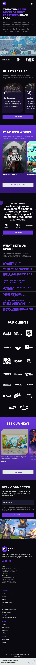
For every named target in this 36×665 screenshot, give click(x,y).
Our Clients (5, 630)
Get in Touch (5, 639)
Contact (4, 636)
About (4, 621)
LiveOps (4, 597)
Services (5, 590)
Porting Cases (6, 615)
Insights (4, 633)
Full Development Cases (9, 617)
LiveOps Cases (6, 612)
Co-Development (7, 594)
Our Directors (6, 627)
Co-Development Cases (9, 609)
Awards (4, 624)
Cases (4, 606)
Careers (4, 642)
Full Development (7, 602)
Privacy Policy (18, 656)
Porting (4, 599)
